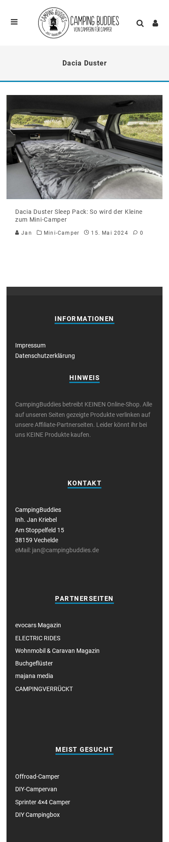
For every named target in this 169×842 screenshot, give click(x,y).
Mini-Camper (61, 233)
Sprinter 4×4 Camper (42, 802)
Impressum (30, 345)
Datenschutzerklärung (45, 355)
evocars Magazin (38, 625)
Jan (26, 233)
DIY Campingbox (37, 814)
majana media (34, 675)
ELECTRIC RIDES (37, 638)
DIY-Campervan (36, 789)
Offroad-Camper (37, 776)
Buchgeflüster (34, 663)
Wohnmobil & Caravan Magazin (57, 650)
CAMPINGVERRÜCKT (44, 688)
